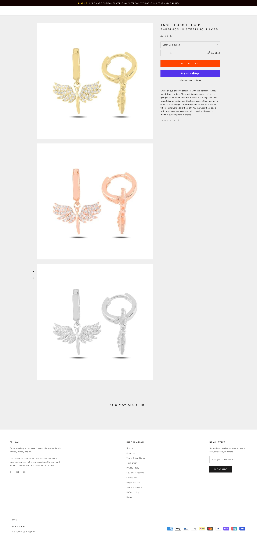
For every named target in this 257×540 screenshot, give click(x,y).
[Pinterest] (178, 120)
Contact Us (131, 477)
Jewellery (28, 11)
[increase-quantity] (177, 53)
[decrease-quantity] (164, 53)
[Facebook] (171, 120)
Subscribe (221, 469)
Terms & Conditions (135, 458)
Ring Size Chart (133, 482)
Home (11, 11)
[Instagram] (18, 472)
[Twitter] (174, 120)
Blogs (129, 497)
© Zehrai (18, 526)
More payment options (190, 80)
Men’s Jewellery (76, 11)
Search (230, 11)
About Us (130, 453)
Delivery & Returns (135, 472)
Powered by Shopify (23, 531)
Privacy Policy (132, 467)
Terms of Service (134, 487)
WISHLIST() (215, 11)
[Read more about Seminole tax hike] (33, 271)
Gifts (97, 11)
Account (200, 11)
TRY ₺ (186, 11)
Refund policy (132, 492)
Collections (49, 11)
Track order (131, 462)
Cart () (244, 11)
